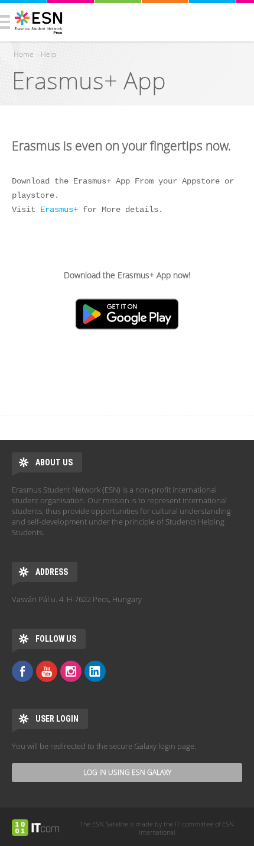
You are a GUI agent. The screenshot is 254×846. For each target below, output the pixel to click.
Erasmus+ (59, 209)
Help (48, 54)
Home (24, 54)
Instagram (71, 671)
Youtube (46, 671)
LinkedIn (95, 671)
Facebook (22, 671)
